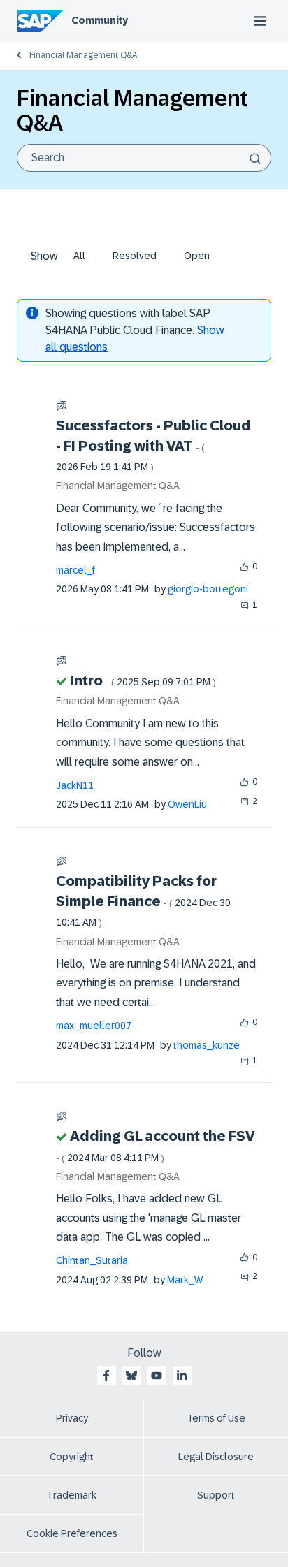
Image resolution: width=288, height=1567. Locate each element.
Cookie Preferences (72, 1533)
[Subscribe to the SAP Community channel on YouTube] (156, 1375)
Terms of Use (216, 1418)
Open (197, 255)
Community (99, 20)
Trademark (71, 1495)
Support (216, 1495)
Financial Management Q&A (83, 55)
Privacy (72, 1418)
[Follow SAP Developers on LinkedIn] (181, 1375)
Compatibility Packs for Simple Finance (143, 900)
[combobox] (144, 158)
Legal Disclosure (216, 1456)
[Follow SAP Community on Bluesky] (131, 1375)
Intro (143, 680)
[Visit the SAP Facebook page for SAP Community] (106, 1375)
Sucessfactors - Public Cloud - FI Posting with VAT (153, 445)
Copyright (72, 1456)
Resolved (135, 255)
